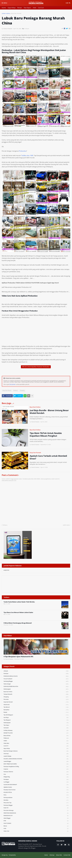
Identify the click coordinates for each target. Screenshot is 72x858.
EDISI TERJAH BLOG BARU (36, 764)
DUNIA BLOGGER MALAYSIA (36, 686)
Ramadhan (36, 710)
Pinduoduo (22, 151)
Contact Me (67, 855)
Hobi (34, 8)
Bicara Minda (36, 735)
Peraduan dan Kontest (36, 790)
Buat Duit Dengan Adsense (36, 751)
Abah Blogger (36, 818)
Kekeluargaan (36, 689)
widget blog (36, 777)
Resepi (19, 8)
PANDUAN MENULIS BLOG (36, 676)
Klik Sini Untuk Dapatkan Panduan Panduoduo (35, 366)
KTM (36, 821)
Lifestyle (36, 671)
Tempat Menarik (36, 694)
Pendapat (36, 779)
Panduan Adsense (36, 771)
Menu (5, 3)
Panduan (15, 390)
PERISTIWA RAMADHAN (36, 813)
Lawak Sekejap (36, 756)
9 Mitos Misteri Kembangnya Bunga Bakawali (18, 623)
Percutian (36, 699)
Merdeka (36, 800)
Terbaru (5, 525)
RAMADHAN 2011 (36, 815)
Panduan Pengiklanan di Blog (36, 766)
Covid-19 (36, 746)
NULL (36, 795)
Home (4, 8)
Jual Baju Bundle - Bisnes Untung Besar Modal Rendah (49, 411)
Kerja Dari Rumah (16, 13)
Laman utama (6, 13)
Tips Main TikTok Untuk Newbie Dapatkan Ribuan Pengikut (46, 434)
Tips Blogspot (36, 720)
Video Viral (36, 831)
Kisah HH (36, 808)
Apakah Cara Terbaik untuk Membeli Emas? (48, 457)
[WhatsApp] (25, 395)
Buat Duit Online (35, 407)
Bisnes (36, 826)
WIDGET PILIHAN (36, 733)
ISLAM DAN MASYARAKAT (36, 784)
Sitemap (52, 855)
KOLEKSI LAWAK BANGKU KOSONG (36, 759)
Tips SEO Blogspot (36, 715)
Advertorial (36, 704)
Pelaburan (36, 738)
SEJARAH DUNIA (36, 787)
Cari (67, 3)
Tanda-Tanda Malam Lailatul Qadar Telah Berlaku (19, 602)
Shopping (22, 390)
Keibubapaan (36, 722)
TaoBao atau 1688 (27, 155)
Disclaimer (12, 384)
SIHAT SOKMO (36, 823)
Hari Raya (36, 717)
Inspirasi (36, 769)
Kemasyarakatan (36, 797)
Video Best (36, 743)
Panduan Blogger (36, 805)
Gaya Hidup (11, 8)
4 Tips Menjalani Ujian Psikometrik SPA (18, 657)
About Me (59, 855)
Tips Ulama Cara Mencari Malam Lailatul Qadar (18, 612)
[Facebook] (64, 28)
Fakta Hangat (36, 684)
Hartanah (36, 728)
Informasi (36, 753)
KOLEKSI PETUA (36, 792)
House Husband (36, 679)
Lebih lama (66, 525)
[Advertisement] (36, 333)
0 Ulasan (26, 28)
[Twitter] (67, 28)
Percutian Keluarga (36, 810)
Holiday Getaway (36, 730)
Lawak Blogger (36, 761)
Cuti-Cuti (41, 8)
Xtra (36, 774)
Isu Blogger (36, 782)
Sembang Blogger (36, 681)
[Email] (69, 28)
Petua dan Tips (36, 802)
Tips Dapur (27, 8)
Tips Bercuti (36, 707)
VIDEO (36, 741)
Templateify (12, 855)
